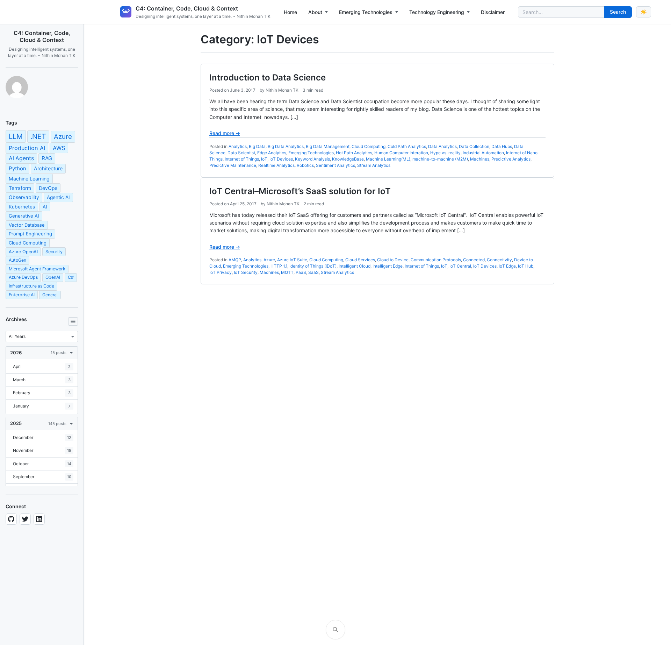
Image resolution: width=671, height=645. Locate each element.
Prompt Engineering (30, 233)
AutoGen (17, 260)
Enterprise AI (22, 294)
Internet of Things (242, 159)
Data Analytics (442, 146)
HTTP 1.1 (278, 266)
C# (71, 277)
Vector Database (27, 225)
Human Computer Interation (401, 152)
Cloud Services (360, 259)
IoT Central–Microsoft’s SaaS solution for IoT (300, 191)
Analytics (238, 146)
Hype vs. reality (445, 152)
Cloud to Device (393, 259)
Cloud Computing (27, 243)
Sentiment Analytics (335, 165)
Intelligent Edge (388, 266)
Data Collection (474, 146)
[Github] (11, 519)
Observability (24, 197)
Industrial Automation (483, 152)
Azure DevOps (23, 277)
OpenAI (52, 277)
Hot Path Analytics (354, 152)
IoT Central (460, 266)
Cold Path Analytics (407, 146)
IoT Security (246, 272)
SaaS (313, 272)
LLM (16, 136)
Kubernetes (22, 207)
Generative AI (24, 216)
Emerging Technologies (365, 12)
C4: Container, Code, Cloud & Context (187, 8)
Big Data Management (327, 146)
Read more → (224, 133)
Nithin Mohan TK (282, 90)
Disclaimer (493, 12)
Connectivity (499, 259)
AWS (59, 147)
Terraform (20, 188)
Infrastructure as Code (31, 286)
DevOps (48, 188)
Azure (63, 137)
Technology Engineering (436, 12)
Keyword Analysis (312, 159)
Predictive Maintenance (232, 165)
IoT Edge (507, 266)
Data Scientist (241, 152)
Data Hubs (501, 146)
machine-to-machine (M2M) (440, 159)
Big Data (257, 146)
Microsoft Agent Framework (37, 268)
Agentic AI (58, 197)
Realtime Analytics (276, 165)
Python (17, 168)
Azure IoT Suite (292, 259)
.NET (38, 136)
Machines (479, 159)
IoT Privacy (220, 272)
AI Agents (21, 158)
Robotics (305, 165)
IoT (264, 159)
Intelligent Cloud (354, 266)
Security (54, 251)
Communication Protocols (436, 259)
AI (45, 207)
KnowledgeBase (348, 159)
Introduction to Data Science (267, 77)
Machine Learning (29, 179)
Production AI (27, 147)
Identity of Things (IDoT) (313, 266)
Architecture (48, 168)
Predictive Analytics (511, 159)
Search (618, 12)
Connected (474, 259)
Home (290, 12)
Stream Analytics (373, 165)
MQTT (287, 272)
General (50, 294)
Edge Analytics (271, 152)
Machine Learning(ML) (388, 159)
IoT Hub (525, 266)
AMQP (235, 259)
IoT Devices (281, 159)
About (315, 12)
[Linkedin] (39, 519)
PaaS (301, 272)
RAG (47, 158)
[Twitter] (25, 519)
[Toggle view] (73, 321)
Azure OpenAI (23, 251)
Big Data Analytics (286, 146)
